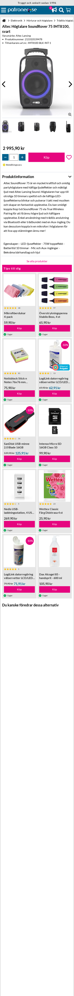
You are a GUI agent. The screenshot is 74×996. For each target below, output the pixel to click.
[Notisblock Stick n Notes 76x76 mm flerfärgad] (19, 355)
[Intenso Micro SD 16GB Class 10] (54, 420)
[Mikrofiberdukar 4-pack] (19, 290)
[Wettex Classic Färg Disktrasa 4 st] (54, 486)
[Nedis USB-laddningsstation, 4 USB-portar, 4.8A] (19, 486)
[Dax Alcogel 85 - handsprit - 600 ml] (54, 551)
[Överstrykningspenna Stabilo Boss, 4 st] (54, 290)
